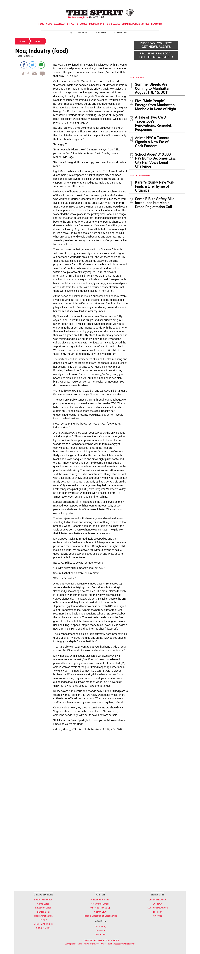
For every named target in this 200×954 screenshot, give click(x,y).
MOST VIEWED (136, 77)
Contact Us (120, 32)
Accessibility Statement (124, 943)
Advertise (100, 32)
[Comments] (41, 64)
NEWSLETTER (161, 3)
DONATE (177, 3)
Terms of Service (91, 943)
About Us (82, 32)
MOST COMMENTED (139, 175)
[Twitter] (32, 64)
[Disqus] (71, 772)
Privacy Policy (106, 943)
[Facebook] (24, 64)
